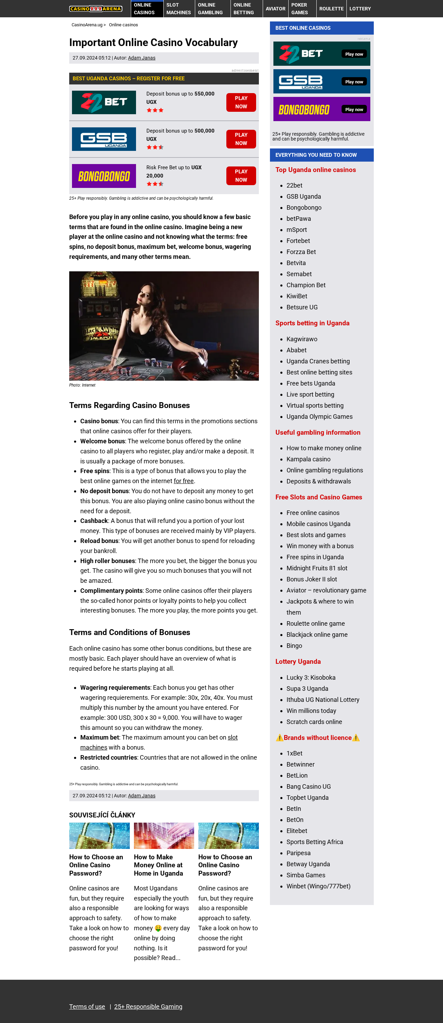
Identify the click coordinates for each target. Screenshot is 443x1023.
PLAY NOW (241, 102)
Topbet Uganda (308, 797)
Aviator (276, 8)
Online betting (244, 8)
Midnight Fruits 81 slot (317, 568)
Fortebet (298, 240)
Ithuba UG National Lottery (323, 699)
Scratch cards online (314, 721)
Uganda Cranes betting (318, 361)
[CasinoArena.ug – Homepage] (96, 8)
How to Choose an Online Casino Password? (96, 865)
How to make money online (324, 448)
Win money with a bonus (320, 546)
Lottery (360, 8)
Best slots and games (316, 534)
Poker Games (299, 8)
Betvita (296, 262)
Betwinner (301, 764)
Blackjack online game (317, 634)
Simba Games (306, 875)
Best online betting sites (319, 372)
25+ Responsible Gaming (148, 1006)
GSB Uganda (304, 196)
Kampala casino (309, 459)
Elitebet (297, 830)
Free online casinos (313, 512)
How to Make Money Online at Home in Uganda (158, 865)
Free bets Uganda (311, 383)
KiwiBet (297, 296)
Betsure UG (302, 307)
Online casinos (144, 8)
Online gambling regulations (325, 470)
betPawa (299, 218)
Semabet (299, 274)
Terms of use (87, 1006)
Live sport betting (310, 394)
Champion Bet (306, 285)
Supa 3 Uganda (307, 688)
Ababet (297, 350)
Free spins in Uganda (315, 557)
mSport (297, 229)
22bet (294, 185)
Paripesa (299, 853)
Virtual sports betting (315, 405)
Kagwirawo (302, 339)
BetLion (297, 775)
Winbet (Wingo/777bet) (319, 886)
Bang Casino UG (309, 786)
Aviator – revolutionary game (327, 590)
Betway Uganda (308, 864)
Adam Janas (141, 58)
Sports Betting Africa (315, 841)
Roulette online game (316, 623)
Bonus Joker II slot (312, 579)
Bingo (294, 645)
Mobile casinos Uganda (319, 523)
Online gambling (210, 8)
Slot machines (178, 8)
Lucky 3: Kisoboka (311, 677)
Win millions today (311, 710)
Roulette (331, 8)
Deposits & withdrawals (319, 481)
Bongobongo (304, 207)
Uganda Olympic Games (320, 416)
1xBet (294, 753)
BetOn (295, 819)
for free (184, 481)
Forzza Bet (301, 251)
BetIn (294, 808)
